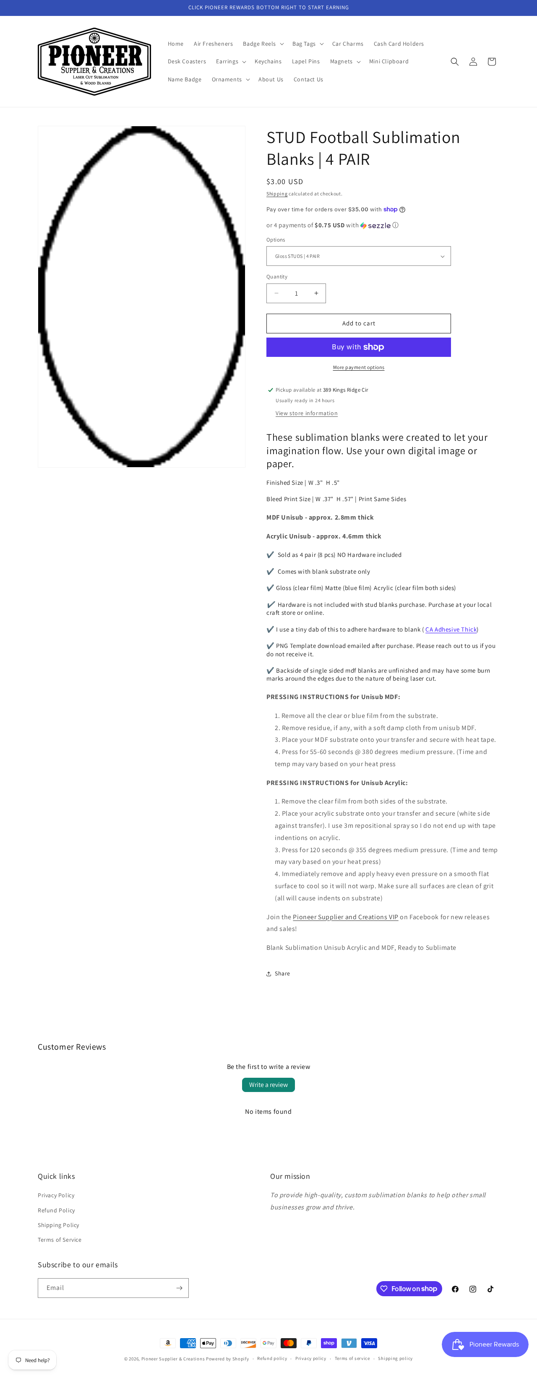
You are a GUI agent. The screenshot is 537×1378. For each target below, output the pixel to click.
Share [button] (282, 973)
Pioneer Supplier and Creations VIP (345, 917)
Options (275, 239)
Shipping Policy (58, 1225)
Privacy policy (310, 1358)
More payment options (359, 367)
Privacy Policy (56, 1195)
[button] (262, 43)
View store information (307, 413)
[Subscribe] (179, 1288)
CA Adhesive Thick (451, 629)
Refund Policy (56, 1210)
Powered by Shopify (227, 1359)
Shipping (277, 193)
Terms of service (352, 1358)
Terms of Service (60, 1239)
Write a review (268, 1084)
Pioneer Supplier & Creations (173, 1359)
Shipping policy (395, 1358)
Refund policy (272, 1358)
